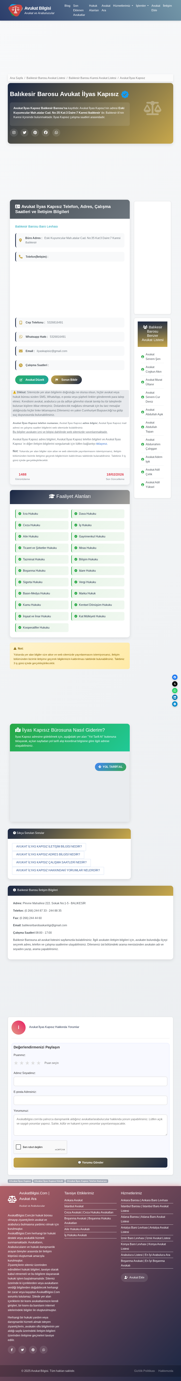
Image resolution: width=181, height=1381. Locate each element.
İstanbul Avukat (73, 1206)
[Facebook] (12, 1350)
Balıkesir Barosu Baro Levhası (36, 226)
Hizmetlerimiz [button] (122, 5)
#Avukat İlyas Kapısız (20, 1181)
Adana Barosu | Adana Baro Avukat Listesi (143, 1219)
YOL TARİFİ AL (113, 766)
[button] (49, 847)
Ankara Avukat (73, 1200)
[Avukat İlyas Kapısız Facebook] (46, 133)
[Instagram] (44, 1350)
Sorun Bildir (69, 379)
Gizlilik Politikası (144, 1370)
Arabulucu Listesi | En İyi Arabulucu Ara (145, 1254)
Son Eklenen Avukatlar (79, 10)
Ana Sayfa (16, 77)
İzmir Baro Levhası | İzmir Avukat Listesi (145, 1238)
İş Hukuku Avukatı (75, 1235)
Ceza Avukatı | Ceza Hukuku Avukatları (88, 1212)
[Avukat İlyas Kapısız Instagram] (14, 133)
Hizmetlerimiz (131, 1193)
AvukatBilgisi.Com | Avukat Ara (34, 1196)
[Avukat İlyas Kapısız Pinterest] (35, 133)
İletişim (167, 5)
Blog (67, 5)
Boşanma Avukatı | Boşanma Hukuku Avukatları (87, 1220)
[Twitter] (22, 1350)
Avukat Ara (106, 8)
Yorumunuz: (21, 1110)
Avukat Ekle (155, 8)
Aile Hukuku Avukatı (77, 1229)
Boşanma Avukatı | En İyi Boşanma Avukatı (143, 1263)
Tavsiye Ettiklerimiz (79, 1193)
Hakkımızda (165, 1370)
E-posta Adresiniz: (25, 1091)
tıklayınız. (102, 443)
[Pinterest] (33, 1350)
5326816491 (55, 322)
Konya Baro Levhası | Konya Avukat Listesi (143, 1246)
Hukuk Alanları (94, 8)
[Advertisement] (90, 48)
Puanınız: (19, 1055)
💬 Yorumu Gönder (90, 1162)
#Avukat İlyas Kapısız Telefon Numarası (87, 1181)
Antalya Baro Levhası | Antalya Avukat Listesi (144, 1230)
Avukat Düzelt (34, 379)
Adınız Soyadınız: (25, 1072)
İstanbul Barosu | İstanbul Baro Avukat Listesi (144, 1208)
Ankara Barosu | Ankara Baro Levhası (144, 1200)
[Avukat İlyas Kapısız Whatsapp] (56, 133)
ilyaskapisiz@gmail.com (52, 351)
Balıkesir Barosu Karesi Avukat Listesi (92, 77)
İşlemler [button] (141, 5)
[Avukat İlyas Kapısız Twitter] (24, 133)
